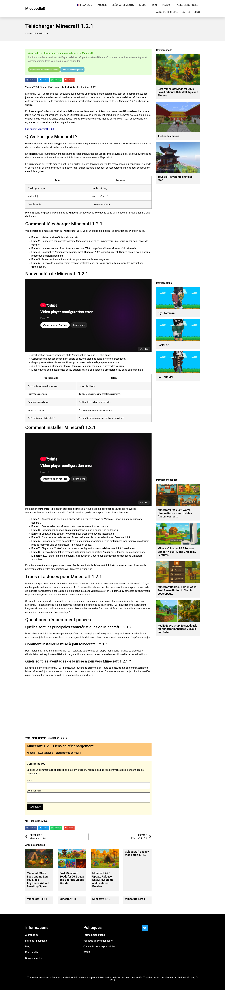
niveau (42, 101)
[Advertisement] (88, 711)
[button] (31, 80)
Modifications (38, 369)
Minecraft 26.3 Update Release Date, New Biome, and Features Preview (103, 880)
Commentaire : (35, 790)
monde (66, 111)
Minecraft (30, 93)
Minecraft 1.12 (101, 898)
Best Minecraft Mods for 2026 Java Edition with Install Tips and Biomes (178, 92)
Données (120, 180)
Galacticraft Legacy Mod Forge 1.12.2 (137, 853)
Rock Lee (163, 345)
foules (75, 366)
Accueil (28, 33)
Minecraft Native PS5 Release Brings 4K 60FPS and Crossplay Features (177, 552)
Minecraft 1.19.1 (135, 898)
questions (81, 358)
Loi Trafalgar (165, 377)
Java (45, 820)
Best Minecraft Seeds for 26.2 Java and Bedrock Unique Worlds (72, 878)
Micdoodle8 (35, 8)
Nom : (30, 780)
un (115, 241)
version (99, 97)
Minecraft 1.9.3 (46, 129)
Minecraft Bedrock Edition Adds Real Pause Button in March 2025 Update (177, 590)
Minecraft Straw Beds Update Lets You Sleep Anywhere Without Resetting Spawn (38, 880)
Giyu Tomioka (166, 313)
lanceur (119, 519)
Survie (70, 164)
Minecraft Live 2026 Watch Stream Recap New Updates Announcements (175, 513)
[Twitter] (145, 928)
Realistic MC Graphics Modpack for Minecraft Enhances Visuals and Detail (177, 629)
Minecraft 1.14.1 (37, 898)
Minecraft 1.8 (68, 898)
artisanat (93, 153)
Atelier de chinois (168, 136)
